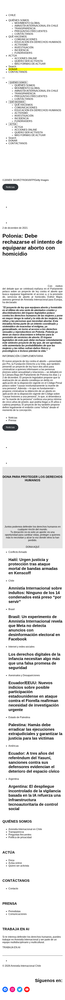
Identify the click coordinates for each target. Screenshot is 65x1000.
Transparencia (16, 832)
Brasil (11, 609)
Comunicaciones (17, 914)
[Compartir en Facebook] (16, 207)
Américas (13, 746)
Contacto (13, 888)
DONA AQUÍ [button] (32, 547)
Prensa (12, 420)
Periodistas (14, 911)
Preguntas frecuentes (19, 834)
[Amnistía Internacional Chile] (19, 10)
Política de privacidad (20, 837)
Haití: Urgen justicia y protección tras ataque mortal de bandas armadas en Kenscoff (33, 566)
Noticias (12, 417)
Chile (11, 580)
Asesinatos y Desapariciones (24, 675)
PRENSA (9, 903)
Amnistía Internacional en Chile (25, 829)
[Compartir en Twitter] (16, 222)
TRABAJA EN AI (11, 947)
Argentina (13, 779)
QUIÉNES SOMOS (17, 821)
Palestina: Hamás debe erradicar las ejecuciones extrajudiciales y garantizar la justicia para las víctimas (35, 731)
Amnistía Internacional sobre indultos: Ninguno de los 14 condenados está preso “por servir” (35, 595)
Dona (11, 860)
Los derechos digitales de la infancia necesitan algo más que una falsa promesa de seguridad (34, 661)
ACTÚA (8, 852)
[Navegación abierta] (3, 77)
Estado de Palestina (19, 717)
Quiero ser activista (18, 865)
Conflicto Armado (17, 552)
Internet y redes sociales (21, 646)
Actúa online (15, 863)
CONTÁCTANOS (15, 881)
